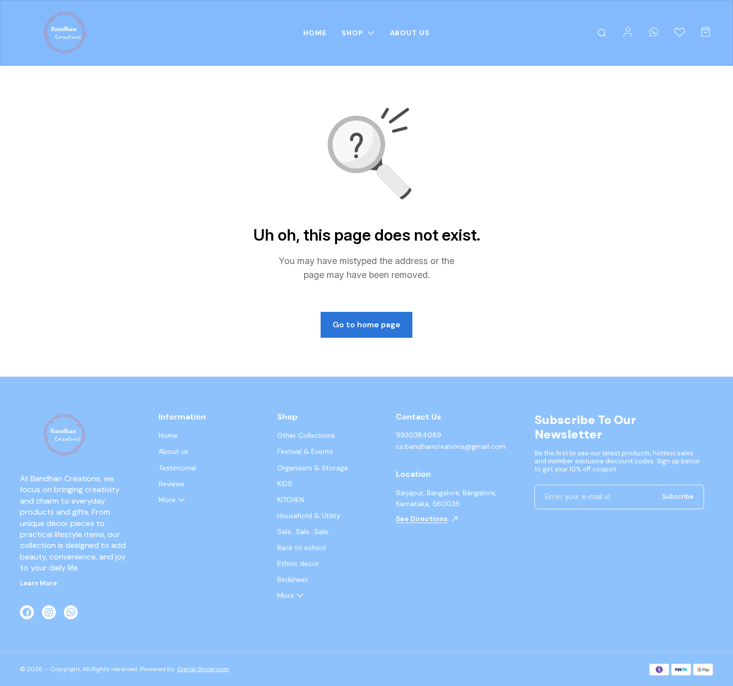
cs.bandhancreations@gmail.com (451, 446)
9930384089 (418, 434)
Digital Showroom (203, 669)
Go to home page (366, 324)
